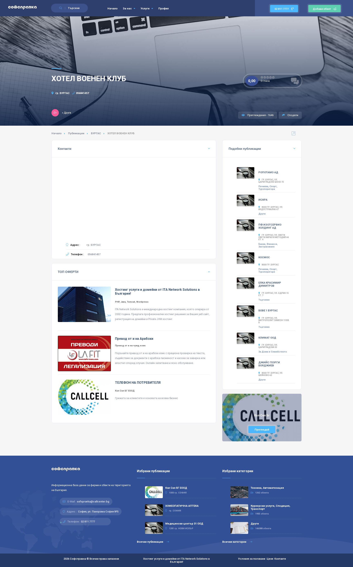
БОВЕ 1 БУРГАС (268, 310)
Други (262, 213)
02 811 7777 (282, 8)
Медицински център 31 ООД (184, 523)
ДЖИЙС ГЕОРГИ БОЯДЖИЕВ (269, 364)
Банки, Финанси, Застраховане (268, 245)
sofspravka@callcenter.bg (93, 501)
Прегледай (262, 429)
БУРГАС (96, 133)
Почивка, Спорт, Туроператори (267, 187)
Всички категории (234, 541)
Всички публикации (150, 541)
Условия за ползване (251, 558)
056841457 (82, 93)
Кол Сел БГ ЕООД (176, 487)
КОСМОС (264, 257)
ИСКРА (262, 199)
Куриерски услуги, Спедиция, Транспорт (270, 507)
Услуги (145, 8)
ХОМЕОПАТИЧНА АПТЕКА (182, 505)
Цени (270, 558)
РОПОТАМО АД (268, 172)
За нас (127, 8)
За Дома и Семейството (272, 351)
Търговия (263, 300)
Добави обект (322, 8)
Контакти (280, 558)
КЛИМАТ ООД (267, 337)
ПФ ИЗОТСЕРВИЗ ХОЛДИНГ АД (270, 226)
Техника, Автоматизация (267, 487)
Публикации (76, 133)
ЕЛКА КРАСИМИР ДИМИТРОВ (269, 284)
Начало (112, 8)
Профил (163, 8)
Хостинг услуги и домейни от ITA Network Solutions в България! (176, 560)
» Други (66, 112)
